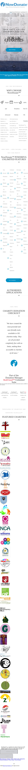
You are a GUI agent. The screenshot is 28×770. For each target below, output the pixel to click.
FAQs (16, 12)
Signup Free (25, 12)
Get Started (12, 280)
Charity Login (20, 12)
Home (11, 12)
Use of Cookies (18, 759)
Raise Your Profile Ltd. (7, 765)
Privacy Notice (11, 759)
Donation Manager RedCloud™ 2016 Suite (23, 136)
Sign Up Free (12, 49)
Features (13, 12)
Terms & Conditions (4, 759)
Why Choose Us (3, 758)
